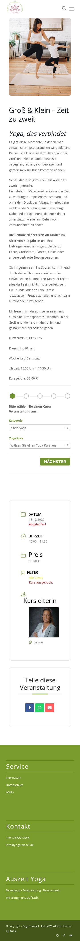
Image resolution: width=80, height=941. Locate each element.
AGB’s (10, 792)
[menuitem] (62, 9)
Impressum (13, 778)
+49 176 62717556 (17, 838)
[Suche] (62, 9)
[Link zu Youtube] (70, 935)
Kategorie (16, 420)
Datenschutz (14, 785)
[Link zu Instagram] (57, 935)
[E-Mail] (49, 707)
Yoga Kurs (16, 438)
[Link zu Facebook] (64, 935)
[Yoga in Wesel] (33, 9)
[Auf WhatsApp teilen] (39, 707)
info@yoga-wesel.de (20, 845)
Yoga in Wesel (30, 926)
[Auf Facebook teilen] (29, 707)
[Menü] (71, 9)
